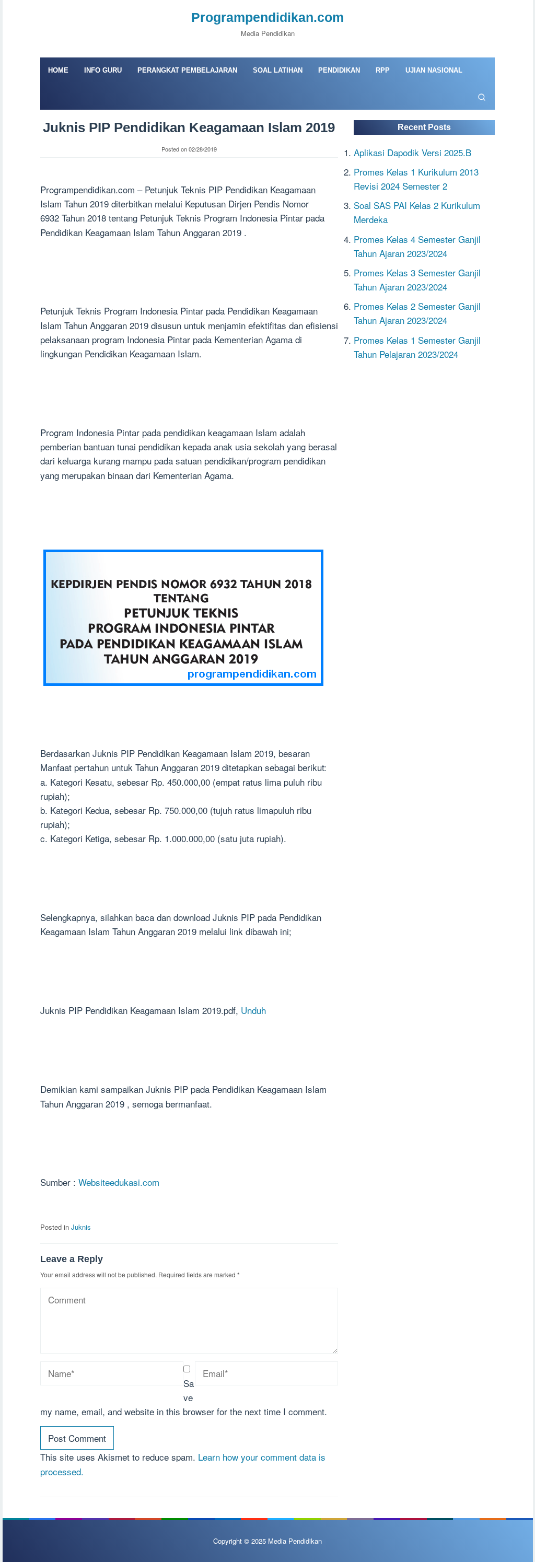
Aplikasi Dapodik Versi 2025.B (412, 152)
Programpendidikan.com (267, 17)
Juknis (81, 1227)
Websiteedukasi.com (118, 1181)
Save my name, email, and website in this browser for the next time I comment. (183, 1397)
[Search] (482, 97)
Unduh (253, 1010)
